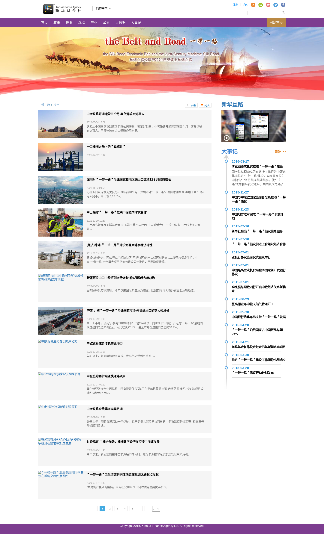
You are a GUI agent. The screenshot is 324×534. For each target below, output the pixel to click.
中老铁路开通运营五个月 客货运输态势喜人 (115, 114)
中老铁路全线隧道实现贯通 (105, 409)
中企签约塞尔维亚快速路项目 (106, 376)
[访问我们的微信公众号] (260, 4)
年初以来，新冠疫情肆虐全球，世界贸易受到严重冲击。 (122, 356)
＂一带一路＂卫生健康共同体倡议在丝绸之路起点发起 (123, 474)
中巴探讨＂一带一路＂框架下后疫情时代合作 (117, 212)
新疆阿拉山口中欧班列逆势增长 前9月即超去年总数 (121, 277)
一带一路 (44, 105)
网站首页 (276, 23)
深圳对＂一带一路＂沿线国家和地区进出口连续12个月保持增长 (129, 179)
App (245, 4)
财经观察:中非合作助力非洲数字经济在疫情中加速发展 (123, 441)
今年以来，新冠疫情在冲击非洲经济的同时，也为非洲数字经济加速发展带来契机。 (139, 454)
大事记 (136, 23)
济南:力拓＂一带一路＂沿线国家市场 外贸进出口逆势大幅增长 (128, 310)
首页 (44, 23)
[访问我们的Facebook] (283, 4)
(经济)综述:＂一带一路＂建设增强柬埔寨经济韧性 (119, 245)
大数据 (120, 23)
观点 (81, 23)
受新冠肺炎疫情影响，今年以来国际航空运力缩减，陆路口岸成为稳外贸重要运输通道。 (141, 290)
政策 (56, 23)
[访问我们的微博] (268, 4)
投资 (69, 23)
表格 (193, 105)
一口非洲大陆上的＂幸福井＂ (106, 146)
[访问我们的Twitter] (275, 4)
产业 (94, 23)
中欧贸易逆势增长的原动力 (105, 343)
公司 (106, 23)
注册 (235, 4)
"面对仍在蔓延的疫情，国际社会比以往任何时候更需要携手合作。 (128, 487)
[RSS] (253, 4)
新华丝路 (232, 105)
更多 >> (280, 151)
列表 (207, 105)
